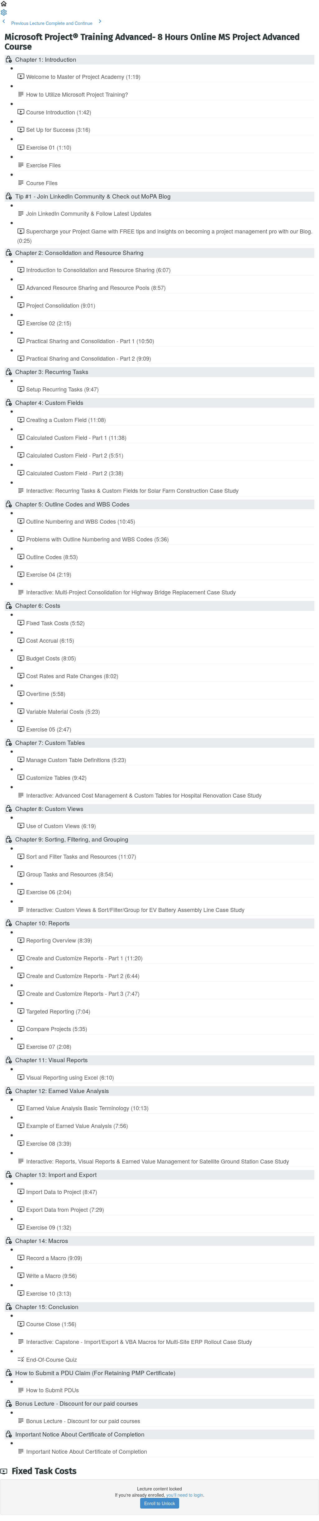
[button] (3, 5)
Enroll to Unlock (159, 1503)
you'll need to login (184, 1495)
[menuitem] (3, 14)
